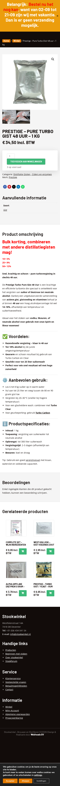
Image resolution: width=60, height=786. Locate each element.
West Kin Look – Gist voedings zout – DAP (44, 545)
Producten (10, 650)
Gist (5, 209)
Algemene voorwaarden (17, 714)
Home (6, 40)
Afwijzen (25, 781)
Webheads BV (37, 734)
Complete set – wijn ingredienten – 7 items (16, 545)
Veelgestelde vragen (15, 682)
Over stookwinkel (14, 657)
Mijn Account (12, 710)
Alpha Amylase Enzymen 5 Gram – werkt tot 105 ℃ (15, 586)
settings (38, 775)
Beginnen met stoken (16, 653)
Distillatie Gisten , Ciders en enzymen (32, 174)
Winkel (17, 40)
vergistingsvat (33, 460)
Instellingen (41, 781)
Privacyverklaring (14, 717)
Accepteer (10, 781)
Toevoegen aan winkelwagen (26, 161)
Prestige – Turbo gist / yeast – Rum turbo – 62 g (43, 586)
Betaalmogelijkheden (16, 685)
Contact (9, 689)
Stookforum (11, 661)
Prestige (13, 177)
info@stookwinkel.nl (20, 634)
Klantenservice (13, 678)
